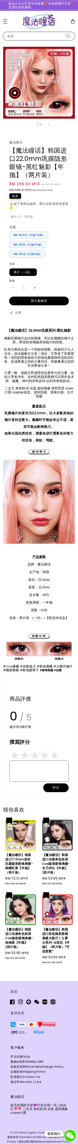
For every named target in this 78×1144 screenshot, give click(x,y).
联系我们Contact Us (25, 1077)
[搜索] (68, 36)
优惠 (12, 227)
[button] (5, 21)
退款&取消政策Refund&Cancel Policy (45, 1142)
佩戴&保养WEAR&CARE (26, 1062)
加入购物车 (39, 300)
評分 (56, 787)
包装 (12, 264)
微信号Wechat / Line (26, 1082)
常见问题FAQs (20, 1057)
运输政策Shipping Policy (28, 1072)
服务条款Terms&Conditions (26, 1137)
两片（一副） (23, 272)
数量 (12, 281)
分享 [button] (18, 313)
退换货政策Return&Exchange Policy (36, 1067)
